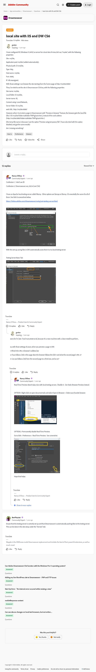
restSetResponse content (14, 600)
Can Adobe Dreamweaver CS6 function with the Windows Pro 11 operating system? (35, 566)
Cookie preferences (43, 669)
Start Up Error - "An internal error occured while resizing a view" (28, 589)
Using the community (12, 669)
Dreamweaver (27, 11)
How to (9, 134)
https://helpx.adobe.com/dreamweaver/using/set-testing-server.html (32, 201)
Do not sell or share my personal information (65, 669)
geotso (14, 45)
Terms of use (24, 669)
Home (6, 11)
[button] (4, 5)
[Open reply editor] (48, 154)
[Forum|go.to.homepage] (18, 5)
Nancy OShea (17, 176)
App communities (15, 11)
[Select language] (63, 5)
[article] (48, 251)
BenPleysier (16, 517)
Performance (19, 134)
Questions (37, 11)
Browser (29, 134)
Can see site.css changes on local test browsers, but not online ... (28, 612)
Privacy (32, 669)
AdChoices (86, 669)
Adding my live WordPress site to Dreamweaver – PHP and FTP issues (30, 577)
